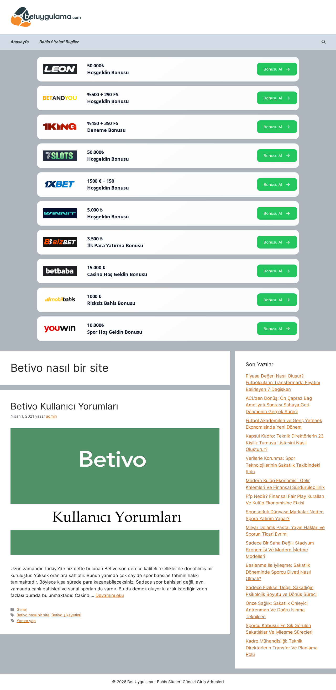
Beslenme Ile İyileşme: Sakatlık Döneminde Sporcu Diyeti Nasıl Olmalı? (278, 572)
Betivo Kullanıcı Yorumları (64, 406)
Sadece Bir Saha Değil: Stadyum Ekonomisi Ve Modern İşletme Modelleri (280, 549)
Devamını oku (110, 595)
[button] (323, 42)
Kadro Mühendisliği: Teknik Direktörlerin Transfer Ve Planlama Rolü (282, 647)
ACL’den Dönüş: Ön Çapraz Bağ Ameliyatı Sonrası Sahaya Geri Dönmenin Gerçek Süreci (279, 405)
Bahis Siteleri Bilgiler (59, 41)
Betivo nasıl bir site (33, 615)
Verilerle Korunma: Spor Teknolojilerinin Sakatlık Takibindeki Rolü (283, 465)
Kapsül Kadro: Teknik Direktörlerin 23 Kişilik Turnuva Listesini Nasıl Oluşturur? (285, 442)
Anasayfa (19, 41)
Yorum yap (26, 620)
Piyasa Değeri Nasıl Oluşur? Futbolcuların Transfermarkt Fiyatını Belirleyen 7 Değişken (283, 382)
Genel (22, 609)
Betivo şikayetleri (66, 615)
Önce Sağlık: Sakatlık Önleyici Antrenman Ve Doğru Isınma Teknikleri (277, 610)
